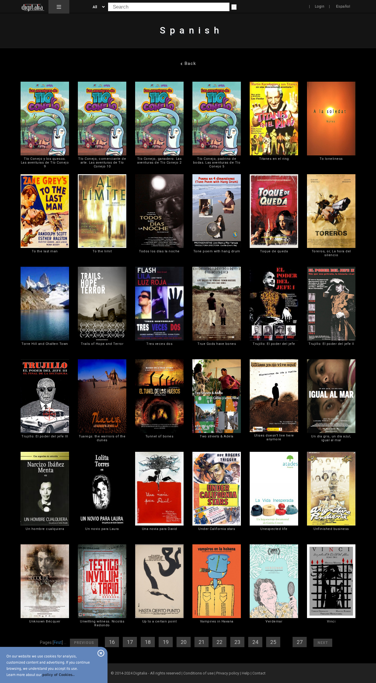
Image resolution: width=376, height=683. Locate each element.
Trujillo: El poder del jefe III (44, 436)
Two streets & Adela (217, 436)
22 (219, 642)
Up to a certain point (159, 621)
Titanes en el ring (274, 159)
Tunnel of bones (159, 436)
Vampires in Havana (217, 621)
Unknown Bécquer (45, 621)
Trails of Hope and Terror (102, 344)
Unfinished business (331, 529)
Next (323, 643)
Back (189, 63)
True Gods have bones (216, 344)
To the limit (102, 251)
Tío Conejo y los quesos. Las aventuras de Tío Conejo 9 (45, 162)
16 (112, 642)
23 (237, 642)
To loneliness (331, 159)
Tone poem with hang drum (216, 251)
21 (201, 642)
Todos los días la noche (159, 251)
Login (320, 6)
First (58, 642)
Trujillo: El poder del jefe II (331, 344)
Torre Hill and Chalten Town (44, 344)
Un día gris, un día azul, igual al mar (331, 438)
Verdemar (274, 621)
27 (300, 642)
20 (184, 642)
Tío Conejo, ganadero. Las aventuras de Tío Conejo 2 (159, 161)
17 (130, 642)
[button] (58, 7)
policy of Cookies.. (58, 675)
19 (166, 642)
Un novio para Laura (102, 529)
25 (273, 642)
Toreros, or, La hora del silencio (331, 253)
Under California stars (216, 529)
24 (255, 642)
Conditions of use (198, 673)
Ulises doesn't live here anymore (274, 437)
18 (148, 642)
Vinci (331, 621)
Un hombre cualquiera (45, 529)
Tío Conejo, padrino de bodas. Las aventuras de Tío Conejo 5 (217, 162)
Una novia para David (159, 529)
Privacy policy (227, 673)
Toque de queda (274, 251)
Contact (259, 673)
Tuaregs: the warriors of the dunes (102, 438)
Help (246, 673)
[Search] (233, 7)
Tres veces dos (159, 344)
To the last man (45, 251)
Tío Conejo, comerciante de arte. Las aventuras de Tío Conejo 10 (102, 162)
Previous (84, 643)
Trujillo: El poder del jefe (274, 344)
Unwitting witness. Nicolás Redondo (102, 623)
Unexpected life (274, 529)
